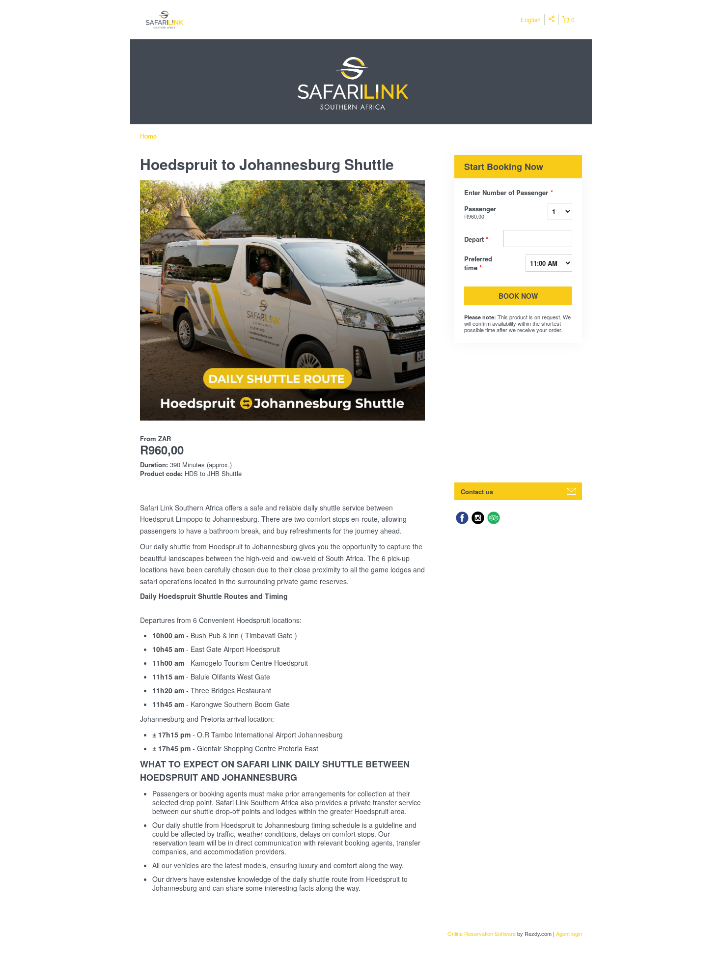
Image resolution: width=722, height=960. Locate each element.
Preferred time (478, 263)
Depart (476, 239)
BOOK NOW (518, 296)
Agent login (569, 933)
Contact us (477, 491)
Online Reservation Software (481, 933)
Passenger (480, 212)
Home (148, 136)
